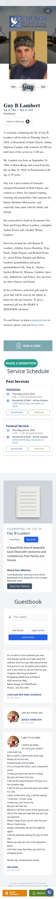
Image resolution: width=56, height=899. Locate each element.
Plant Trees (39, 412)
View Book (15, 539)
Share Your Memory (19, 586)
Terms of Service (36, 885)
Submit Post (28, 637)
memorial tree (39, 320)
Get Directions (17, 412)
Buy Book (31, 539)
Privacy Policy (19, 885)
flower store (37, 325)
